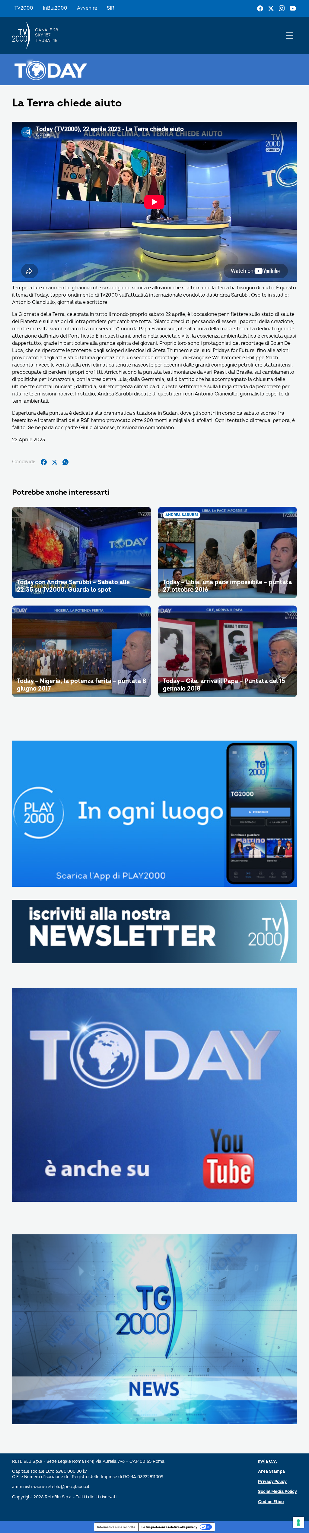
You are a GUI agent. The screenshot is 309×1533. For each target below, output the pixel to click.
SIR (110, 8)
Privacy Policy (272, 1481)
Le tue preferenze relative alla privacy (169, 1527)
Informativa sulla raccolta (116, 1527)
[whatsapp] (65, 462)
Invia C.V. (267, 1461)
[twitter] (54, 462)
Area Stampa (271, 1471)
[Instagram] (282, 8)
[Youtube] (292, 8)
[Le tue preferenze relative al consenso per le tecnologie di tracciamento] (298, 1522)
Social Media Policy (277, 1491)
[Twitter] (271, 8)
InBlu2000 (55, 8)
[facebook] (44, 462)
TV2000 (23, 8)
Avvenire (87, 8)
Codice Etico (271, 1501)
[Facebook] (260, 8)
